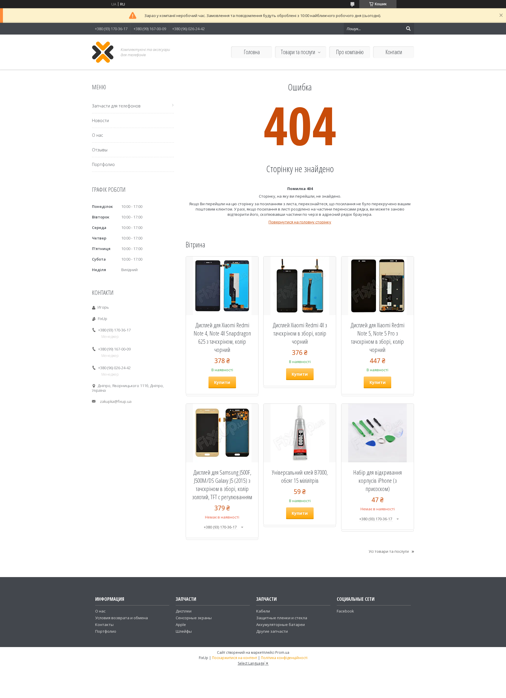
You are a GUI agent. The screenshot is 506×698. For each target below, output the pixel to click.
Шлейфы (184, 631)
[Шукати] (408, 29)
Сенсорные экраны (194, 617)
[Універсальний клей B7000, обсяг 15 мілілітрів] (300, 433)
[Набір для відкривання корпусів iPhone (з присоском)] (377, 433)
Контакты (104, 624)
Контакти (393, 52)
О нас (97, 135)
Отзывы (99, 150)
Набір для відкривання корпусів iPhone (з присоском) (377, 480)
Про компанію (350, 52)
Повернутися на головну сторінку (300, 222)
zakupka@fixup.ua (115, 401)
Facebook (345, 611)
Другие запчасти (272, 631)
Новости (100, 120)
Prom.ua (282, 652)
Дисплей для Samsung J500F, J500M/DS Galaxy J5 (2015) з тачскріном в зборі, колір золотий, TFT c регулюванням (222, 484)
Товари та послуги (298, 52)
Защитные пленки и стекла (281, 617)
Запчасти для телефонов (116, 106)
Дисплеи (184, 611)
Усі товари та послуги (389, 551)
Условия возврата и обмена (121, 617)
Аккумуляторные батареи (280, 624)
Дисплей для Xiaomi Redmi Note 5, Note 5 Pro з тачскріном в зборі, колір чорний (377, 337)
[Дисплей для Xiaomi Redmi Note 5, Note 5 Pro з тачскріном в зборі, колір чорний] (377, 285)
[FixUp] (103, 52)
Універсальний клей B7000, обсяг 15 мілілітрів (300, 476)
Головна (252, 52)
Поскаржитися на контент (234, 657)
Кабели (263, 611)
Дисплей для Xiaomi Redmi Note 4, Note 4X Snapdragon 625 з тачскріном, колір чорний (222, 337)
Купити (222, 382)
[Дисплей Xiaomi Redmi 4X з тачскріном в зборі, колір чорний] (300, 285)
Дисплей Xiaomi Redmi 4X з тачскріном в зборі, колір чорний (300, 333)
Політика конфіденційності (284, 657)
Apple (181, 624)
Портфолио (103, 164)
